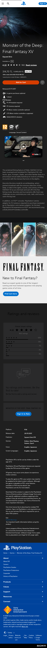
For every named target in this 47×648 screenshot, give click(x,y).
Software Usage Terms (39, 637)
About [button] (5, 558)
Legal (5, 635)
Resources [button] (7, 596)
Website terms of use (18, 637)
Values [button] (6, 587)
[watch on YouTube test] (36, 154)
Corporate (6, 573)
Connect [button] (6, 601)
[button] (23, 146)
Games (12, 553)
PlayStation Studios (9, 567)
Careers (5, 564)
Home (5, 553)
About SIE (6, 561)
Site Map (25, 636)
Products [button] (7, 582)
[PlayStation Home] (23, 3)
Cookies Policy (31, 636)
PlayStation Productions (11, 570)
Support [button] (6, 592)
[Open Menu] (2, 3)
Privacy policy (11, 636)
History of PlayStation (10, 576)
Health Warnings (11, 520)
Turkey (10, 633)
